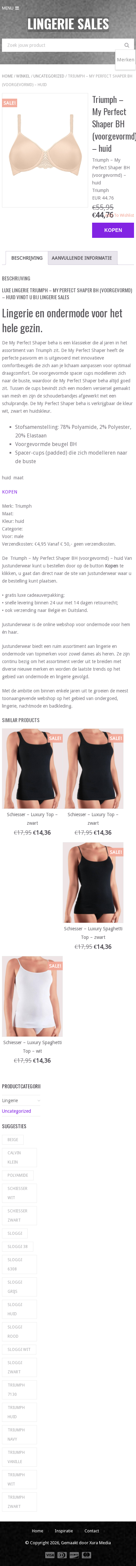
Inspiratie (64, 1531)
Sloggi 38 (18, 1246)
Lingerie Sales (68, 23)
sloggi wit (19, 1349)
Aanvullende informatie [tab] (82, 258)
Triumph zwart (16, 1502)
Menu (8, 8)
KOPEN (9, 492)
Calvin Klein (14, 1158)
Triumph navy (16, 1435)
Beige (13, 1139)
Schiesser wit (17, 1193)
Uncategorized (48, 76)
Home (7, 76)
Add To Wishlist (119, 215)
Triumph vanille (16, 1457)
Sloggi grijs (15, 1287)
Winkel (23, 76)
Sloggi (15, 1233)
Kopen (113, 230)
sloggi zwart (15, 1367)
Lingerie (10, 1100)
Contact (92, 1531)
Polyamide (18, 1175)
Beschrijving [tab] (27, 258)
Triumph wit (16, 1479)
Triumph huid (16, 1412)
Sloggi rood (15, 1332)
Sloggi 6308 (15, 1264)
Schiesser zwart (17, 1216)
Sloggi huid (15, 1309)
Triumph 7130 (16, 1390)
